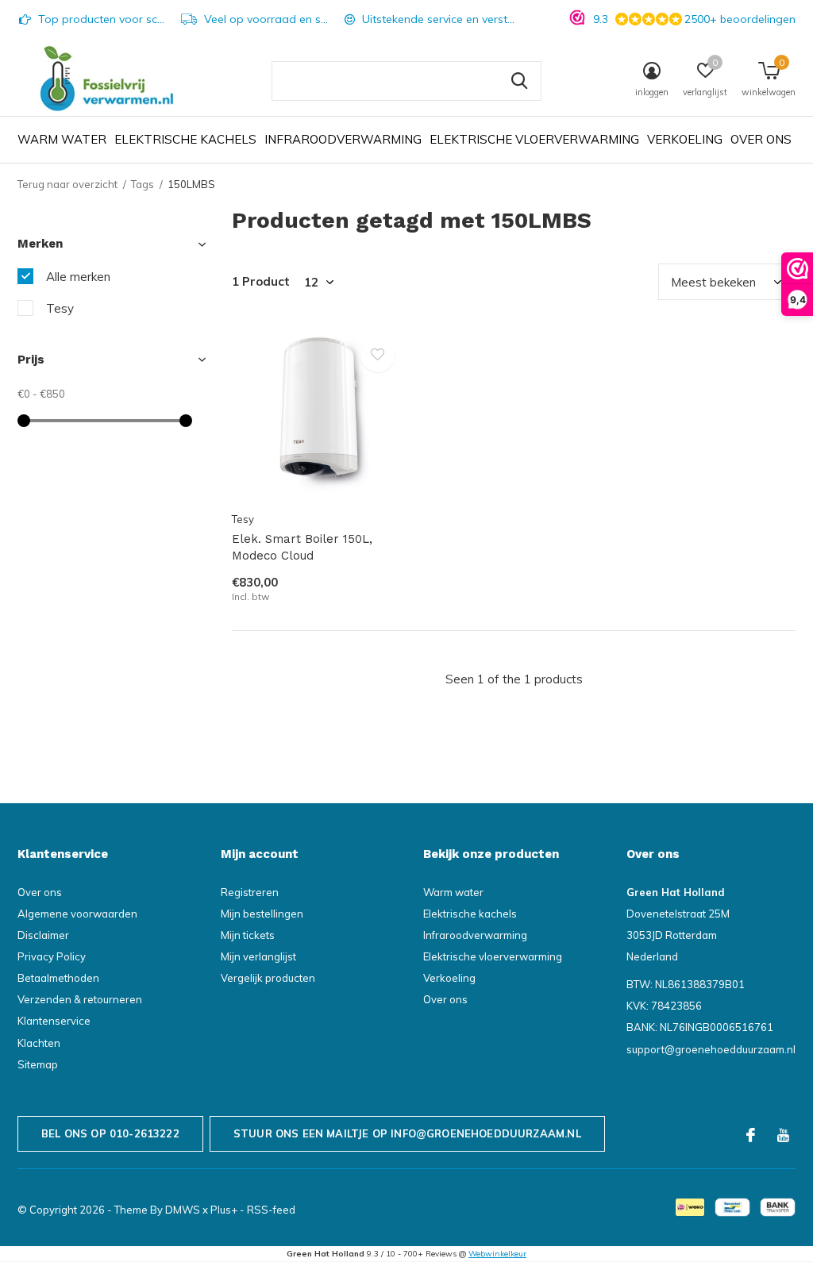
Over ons (761, 139)
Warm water (61, 139)
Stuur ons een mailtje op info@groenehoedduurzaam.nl (407, 1133)
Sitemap (37, 1064)
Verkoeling (684, 139)
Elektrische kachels (185, 139)
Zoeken (519, 81)
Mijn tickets (248, 935)
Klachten (38, 1043)
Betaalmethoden (58, 978)
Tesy (60, 308)
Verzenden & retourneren (79, 999)
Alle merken (78, 276)
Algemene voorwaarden (77, 913)
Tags (142, 184)
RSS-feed (271, 1209)
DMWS (182, 1209)
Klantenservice (54, 1020)
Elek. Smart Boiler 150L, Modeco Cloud (302, 547)
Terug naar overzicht (67, 184)
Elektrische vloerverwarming (534, 139)
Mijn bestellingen (262, 913)
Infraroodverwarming (343, 139)
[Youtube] (783, 1135)
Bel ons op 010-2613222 (110, 1133)
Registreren (250, 892)
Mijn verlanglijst (258, 956)
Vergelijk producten (268, 978)
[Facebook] (750, 1135)
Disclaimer (43, 935)
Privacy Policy (51, 956)
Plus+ (223, 1209)
